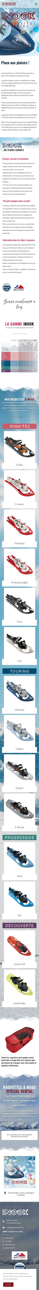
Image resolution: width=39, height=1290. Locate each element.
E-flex (19, 464)
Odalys (20, 748)
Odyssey (19, 709)
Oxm (19, 621)
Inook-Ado (19, 1003)
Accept (8, 1284)
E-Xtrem (19, 827)
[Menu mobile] (35, 4)
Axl (19, 915)
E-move (19, 504)
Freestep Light (19, 582)
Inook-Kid (19, 964)
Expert (19, 788)
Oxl (19, 660)
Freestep (19, 543)
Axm (19, 876)
